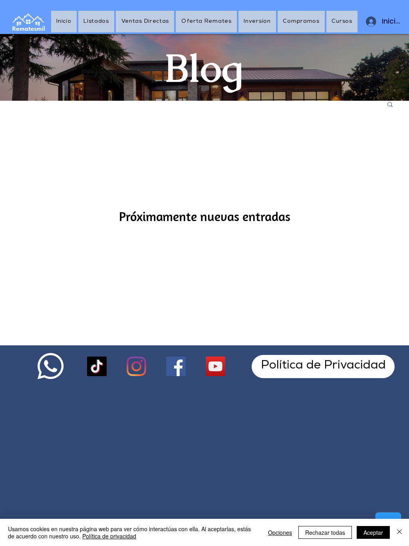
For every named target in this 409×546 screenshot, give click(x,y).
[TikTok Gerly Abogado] (97, 366)
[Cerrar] (399, 532)
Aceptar (373, 532)
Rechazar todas (325, 532)
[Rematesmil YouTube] (215, 366)
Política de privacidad (109, 536)
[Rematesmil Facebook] (176, 366)
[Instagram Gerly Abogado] (136, 366)
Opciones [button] (280, 532)
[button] (390, 105)
